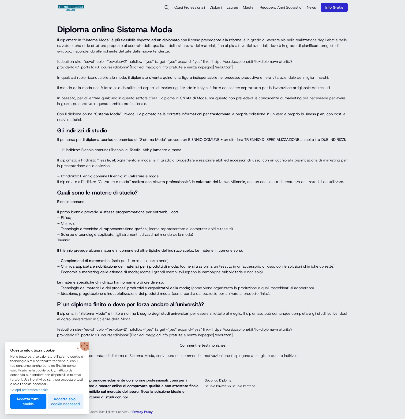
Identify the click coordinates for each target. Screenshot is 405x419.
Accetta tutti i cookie (28, 401)
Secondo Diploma (218, 380)
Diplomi (216, 7)
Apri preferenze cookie (32, 390)
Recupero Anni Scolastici (281, 7)
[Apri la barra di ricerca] (167, 7)
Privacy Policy (142, 412)
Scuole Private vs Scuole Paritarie (230, 386)
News (311, 7)
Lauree (232, 7)
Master (249, 7)
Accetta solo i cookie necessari (65, 401)
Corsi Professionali (189, 7)
